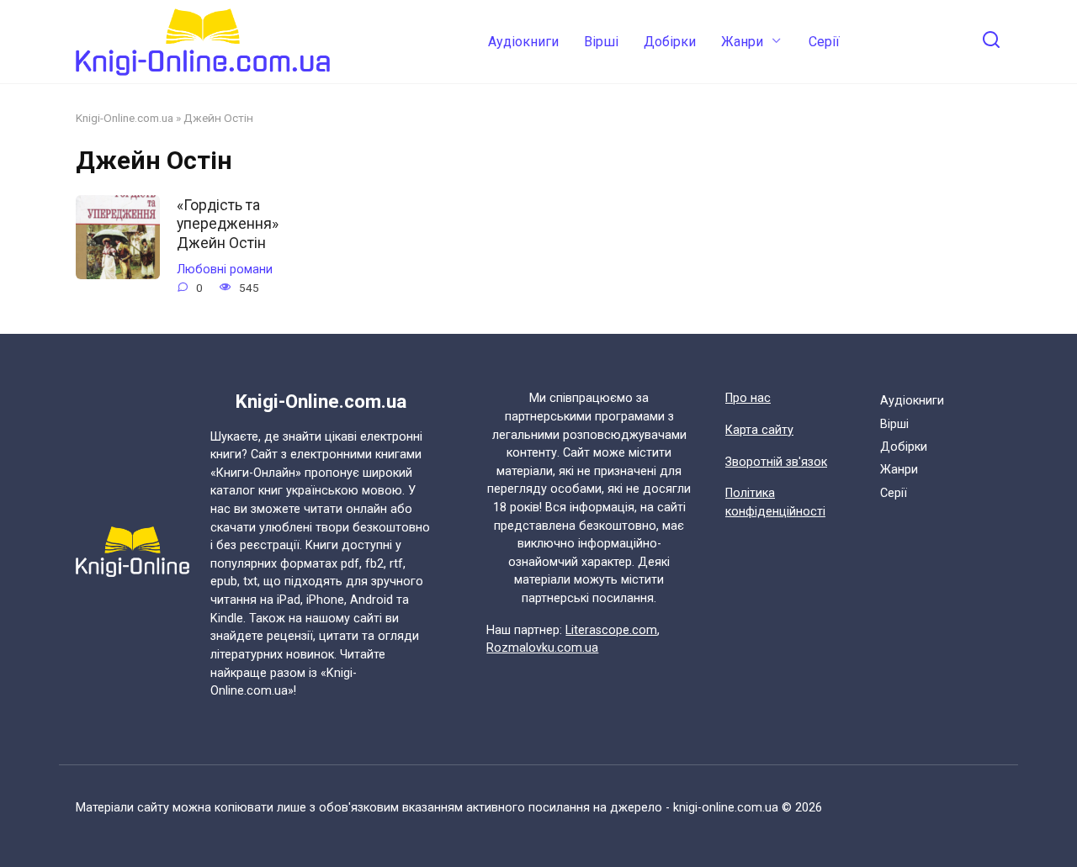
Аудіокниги (523, 42)
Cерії (824, 42)
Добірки (670, 42)
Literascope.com (611, 630)
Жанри (742, 42)
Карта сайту (759, 430)
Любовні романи (225, 269)
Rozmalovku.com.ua (542, 648)
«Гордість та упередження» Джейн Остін (228, 223)
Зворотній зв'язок (776, 462)
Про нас (748, 398)
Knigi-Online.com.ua (124, 117)
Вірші (601, 42)
